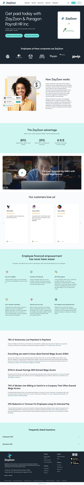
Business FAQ (7, 444)
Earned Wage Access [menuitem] (47, 457)
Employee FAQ (8, 437)
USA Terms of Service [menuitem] (17, 480)
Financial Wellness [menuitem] (48, 462)
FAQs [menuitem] (58, 458)
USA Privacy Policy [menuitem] (27, 480)
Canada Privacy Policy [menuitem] (50, 480)
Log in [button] (79, 2)
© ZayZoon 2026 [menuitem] (8, 480)
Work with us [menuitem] (60, 467)
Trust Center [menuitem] (64, 480)
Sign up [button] (73, 2)
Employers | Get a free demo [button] (14, 35)
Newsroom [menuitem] (59, 469)
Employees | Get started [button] (31, 35)
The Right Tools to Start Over (53, 345)
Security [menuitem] (58, 480)
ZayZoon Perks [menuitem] (47, 460)
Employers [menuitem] (46, 470)
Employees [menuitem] (46, 468)
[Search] (68, 2)
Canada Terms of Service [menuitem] (38, 480)
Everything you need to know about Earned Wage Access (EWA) (24, 362)
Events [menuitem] (58, 471)
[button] (22, 173)
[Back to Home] (9, 2)
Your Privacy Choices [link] (42, 483)
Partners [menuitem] (46, 472)
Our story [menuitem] (59, 465)
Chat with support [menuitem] (61, 456)
